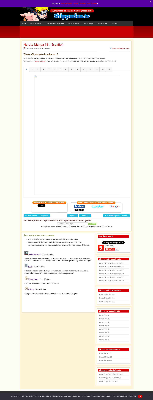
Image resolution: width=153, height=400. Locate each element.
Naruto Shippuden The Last (108, 381)
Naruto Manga (88, 23)
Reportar (72, 216)
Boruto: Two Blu (104, 315)
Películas (114, 23)
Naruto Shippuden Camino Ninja (110, 378)
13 (96, 69)
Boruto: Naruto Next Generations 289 (111, 277)
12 (90, 69)
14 (102, 69)
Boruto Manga (102, 23)
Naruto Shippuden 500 (106, 294)
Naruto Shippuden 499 (106, 298)
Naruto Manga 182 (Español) (116, 216)
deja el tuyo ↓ (125, 48)
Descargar (85, 216)
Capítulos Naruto (73, 23)
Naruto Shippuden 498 (106, 301)
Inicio (24, 23)
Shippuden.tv (57, 14)
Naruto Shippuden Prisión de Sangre (111, 374)
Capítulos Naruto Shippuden (55, 23)
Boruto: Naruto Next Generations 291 (111, 270)
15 (109, 69)
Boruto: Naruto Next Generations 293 (111, 263)
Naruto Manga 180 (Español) (36, 216)
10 (77, 69)
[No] (150, 396)
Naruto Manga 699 (105, 357)
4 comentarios (116, 48)
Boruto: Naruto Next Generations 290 (111, 274)
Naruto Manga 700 (105, 353)
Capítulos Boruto (35, 23)
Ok (140, 396)
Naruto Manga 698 (105, 360)
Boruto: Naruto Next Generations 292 (111, 267)
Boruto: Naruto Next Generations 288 (111, 281)
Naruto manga (40, 61)
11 (83, 69)
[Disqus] (58, 280)
